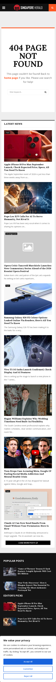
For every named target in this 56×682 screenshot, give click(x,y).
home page (11, 77)
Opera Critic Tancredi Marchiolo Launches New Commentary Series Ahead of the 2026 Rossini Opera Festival (27, 268)
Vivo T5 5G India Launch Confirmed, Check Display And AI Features (28, 371)
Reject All (28, 676)
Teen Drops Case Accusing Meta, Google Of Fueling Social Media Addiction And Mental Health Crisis (27, 474)
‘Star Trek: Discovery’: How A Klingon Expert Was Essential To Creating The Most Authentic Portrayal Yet (33, 586)
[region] (28, 659)
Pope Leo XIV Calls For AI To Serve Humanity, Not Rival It (23, 218)
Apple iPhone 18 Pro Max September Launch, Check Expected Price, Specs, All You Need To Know (26, 167)
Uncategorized (11, 234)
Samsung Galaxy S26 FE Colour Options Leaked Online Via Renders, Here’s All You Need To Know (27, 320)
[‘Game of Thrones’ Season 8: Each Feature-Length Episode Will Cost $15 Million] (9, 572)
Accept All (28, 661)
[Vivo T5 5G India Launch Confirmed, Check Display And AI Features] (28, 351)
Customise (28, 669)
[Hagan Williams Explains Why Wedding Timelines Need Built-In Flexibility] (28, 400)
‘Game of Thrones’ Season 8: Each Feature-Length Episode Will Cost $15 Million (34, 571)
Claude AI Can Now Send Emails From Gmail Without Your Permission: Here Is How (26, 526)
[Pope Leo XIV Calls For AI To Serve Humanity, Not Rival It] (28, 198)
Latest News (13, 123)
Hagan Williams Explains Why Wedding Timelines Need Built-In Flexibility (26, 420)
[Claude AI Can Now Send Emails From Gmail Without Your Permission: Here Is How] (28, 504)
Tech (7, 133)
